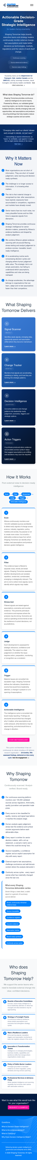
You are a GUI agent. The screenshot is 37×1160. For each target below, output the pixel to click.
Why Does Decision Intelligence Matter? (16, 1137)
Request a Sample (18, 1107)
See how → (18, 144)
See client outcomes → (23, 84)
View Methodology (18, 740)
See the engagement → (20, 758)
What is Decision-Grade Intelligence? (15, 1126)
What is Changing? (9, 1133)
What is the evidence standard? (13, 1130)
